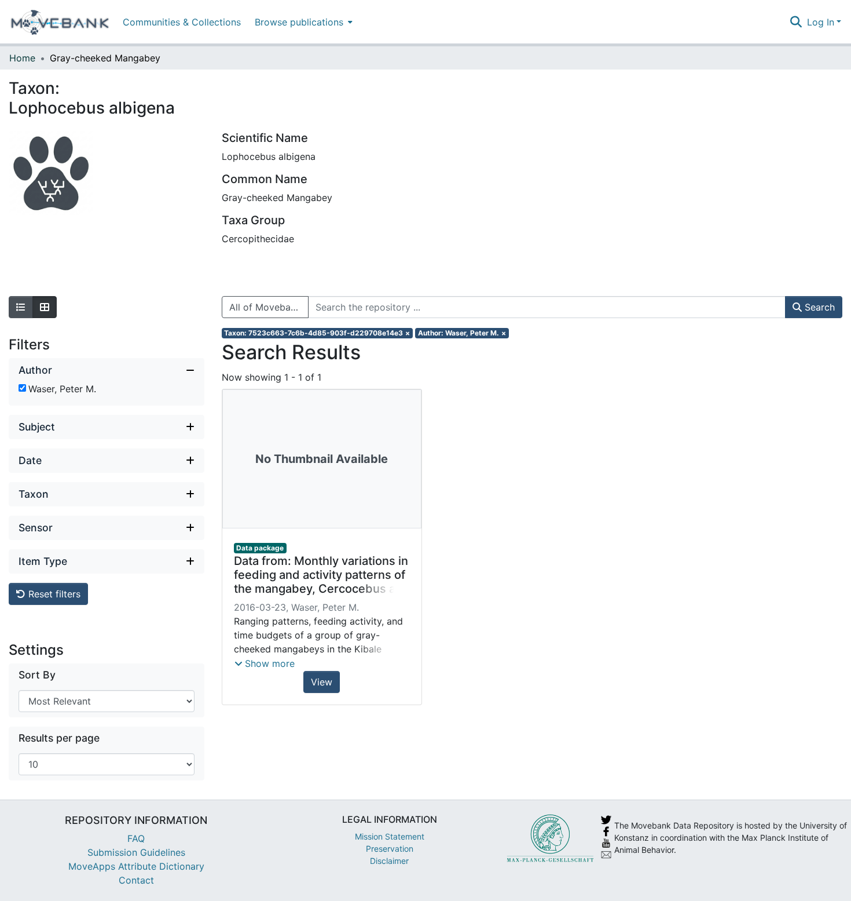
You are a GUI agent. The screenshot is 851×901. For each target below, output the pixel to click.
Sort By (37, 675)
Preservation (389, 848)
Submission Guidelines (136, 852)
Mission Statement (389, 836)
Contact (136, 880)
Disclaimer (389, 861)
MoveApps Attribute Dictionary (136, 866)
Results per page (59, 738)
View (321, 682)
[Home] (60, 22)
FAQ (136, 838)
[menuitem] (302, 21)
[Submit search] (796, 22)
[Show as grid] (44, 307)
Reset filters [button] (52, 594)
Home (22, 58)
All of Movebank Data (269, 307)
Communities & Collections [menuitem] (182, 22)
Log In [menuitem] (820, 22)
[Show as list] (21, 307)
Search (818, 307)
